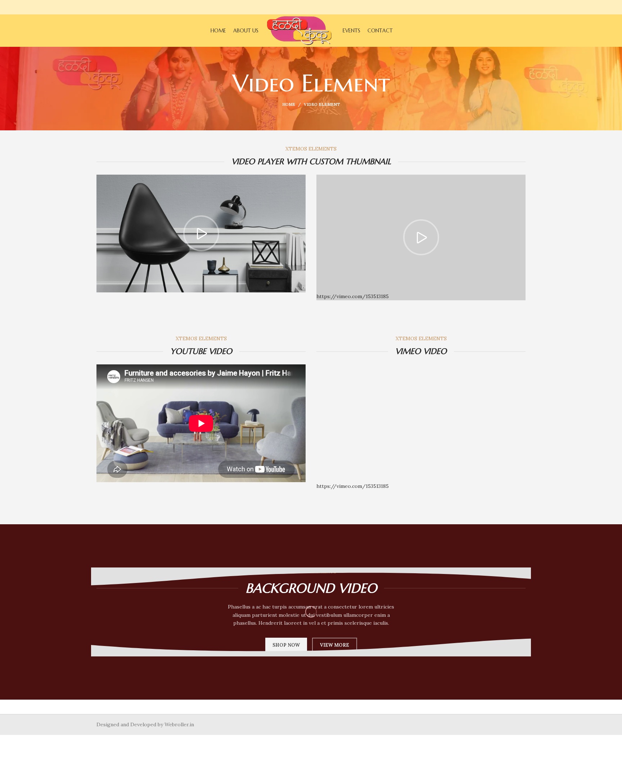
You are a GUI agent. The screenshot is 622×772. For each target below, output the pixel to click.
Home (288, 104)
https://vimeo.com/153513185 (352, 486)
